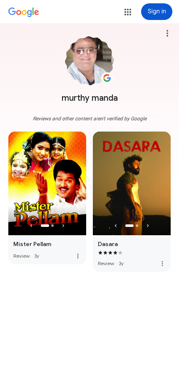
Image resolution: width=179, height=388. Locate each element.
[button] (127, 12)
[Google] (23, 12)
